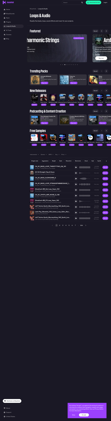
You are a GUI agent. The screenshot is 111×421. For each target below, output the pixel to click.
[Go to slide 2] (63, 65)
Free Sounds (100, 102)
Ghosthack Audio (56, 191)
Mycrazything (54, 208)
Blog (7, 39)
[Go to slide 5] (69, 65)
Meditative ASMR (53, 102)
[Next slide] (106, 31)
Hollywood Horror (62, 102)
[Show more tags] (106, 161)
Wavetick (68, 161)
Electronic (78, 161)
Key (56, 154)
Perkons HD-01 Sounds (90, 103)
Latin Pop (37, 213)
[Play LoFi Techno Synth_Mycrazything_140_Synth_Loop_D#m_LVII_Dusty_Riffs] (76, 207)
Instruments (33, 154)
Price (62, 154)
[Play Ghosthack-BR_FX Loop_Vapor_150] (76, 201)
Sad (92, 161)
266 (81, 225)
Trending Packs (39, 71)
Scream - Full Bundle (41, 168)
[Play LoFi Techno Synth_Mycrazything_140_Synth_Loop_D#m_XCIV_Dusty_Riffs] (76, 218)
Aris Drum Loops (53, 142)
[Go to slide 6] (71, 65)
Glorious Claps (81, 102)
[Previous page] (52, 225)
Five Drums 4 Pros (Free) (34, 143)
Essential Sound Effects (72, 143)
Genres (43, 154)
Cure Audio (52, 168)
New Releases (38, 91)
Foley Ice (72, 76)
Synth (99, 161)
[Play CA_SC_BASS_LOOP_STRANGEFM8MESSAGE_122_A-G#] (76, 184)
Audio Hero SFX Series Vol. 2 (91, 143)
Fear (34, 102)
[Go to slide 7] (73, 65)
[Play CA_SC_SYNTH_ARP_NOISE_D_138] (76, 196)
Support (8, 412)
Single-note (34, 161)
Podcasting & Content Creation (48, 111)
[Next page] (85, 225)
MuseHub (33, 9)
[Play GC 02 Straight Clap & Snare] (76, 173)
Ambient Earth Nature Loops (67, 40)
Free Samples (38, 131)
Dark (60, 161)
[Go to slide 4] (67, 65)
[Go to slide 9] (77, 65)
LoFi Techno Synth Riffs (42, 208)
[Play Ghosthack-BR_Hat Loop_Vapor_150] (76, 190)
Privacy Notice (99, 409)
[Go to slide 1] (61, 65)
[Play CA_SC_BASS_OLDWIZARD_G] (76, 179)
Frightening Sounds (72, 102)
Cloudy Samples (49, 174)
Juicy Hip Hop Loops (44, 142)
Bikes (100, 76)
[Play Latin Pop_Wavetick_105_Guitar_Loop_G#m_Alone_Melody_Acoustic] (76, 213)
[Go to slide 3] (65, 65)
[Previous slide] (102, 31)
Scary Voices (43, 102)
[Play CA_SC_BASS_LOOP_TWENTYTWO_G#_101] (76, 167)
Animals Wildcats (46, 76)
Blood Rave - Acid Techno (42, 191)
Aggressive (45, 161)
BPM (50, 154)
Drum (86, 161)
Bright (54, 161)
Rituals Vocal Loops (81, 142)
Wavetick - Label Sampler (100, 143)
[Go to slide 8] (75, 65)
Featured (35, 31)
